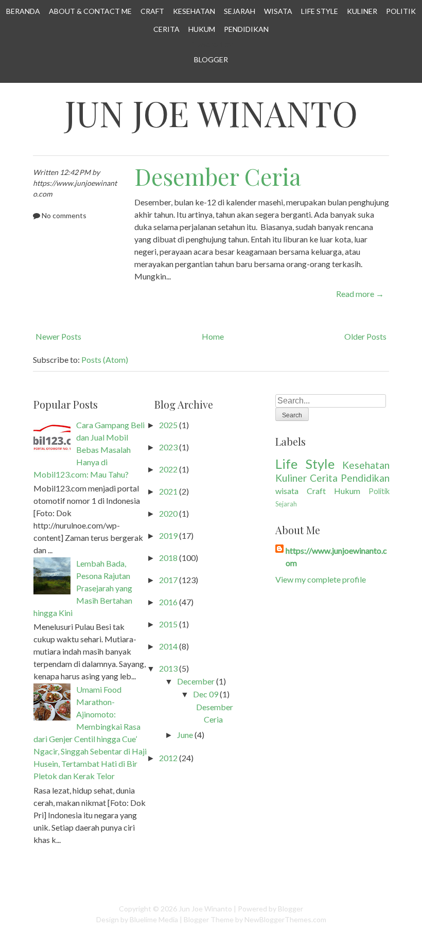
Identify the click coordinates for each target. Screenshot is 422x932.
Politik (401, 11)
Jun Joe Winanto (211, 113)
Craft (152, 11)
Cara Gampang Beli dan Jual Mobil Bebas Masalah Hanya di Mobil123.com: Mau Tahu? (89, 449)
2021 (168, 491)
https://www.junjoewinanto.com (336, 557)
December (196, 681)
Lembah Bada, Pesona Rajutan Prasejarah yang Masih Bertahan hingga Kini (82, 588)
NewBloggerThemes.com (285, 919)
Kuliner (362, 11)
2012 (168, 758)
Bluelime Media (154, 919)
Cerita (166, 29)
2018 (168, 557)
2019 (168, 535)
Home (213, 336)
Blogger (211, 59)
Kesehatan (194, 11)
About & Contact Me (90, 11)
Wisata (278, 11)
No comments (64, 215)
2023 (168, 447)
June (185, 735)
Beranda (23, 11)
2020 (168, 513)
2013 (168, 668)
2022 (168, 469)
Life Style (319, 11)
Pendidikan (246, 29)
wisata (286, 491)
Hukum (201, 29)
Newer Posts (58, 336)
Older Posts (365, 336)
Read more (360, 293)
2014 (168, 646)
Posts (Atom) (104, 359)
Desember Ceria (217, 176)
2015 (168, 624)
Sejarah (239, 11)
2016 (168, 602)
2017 (168, 580)
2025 (168, 425)
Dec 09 (205, 694)
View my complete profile (320, 579)
